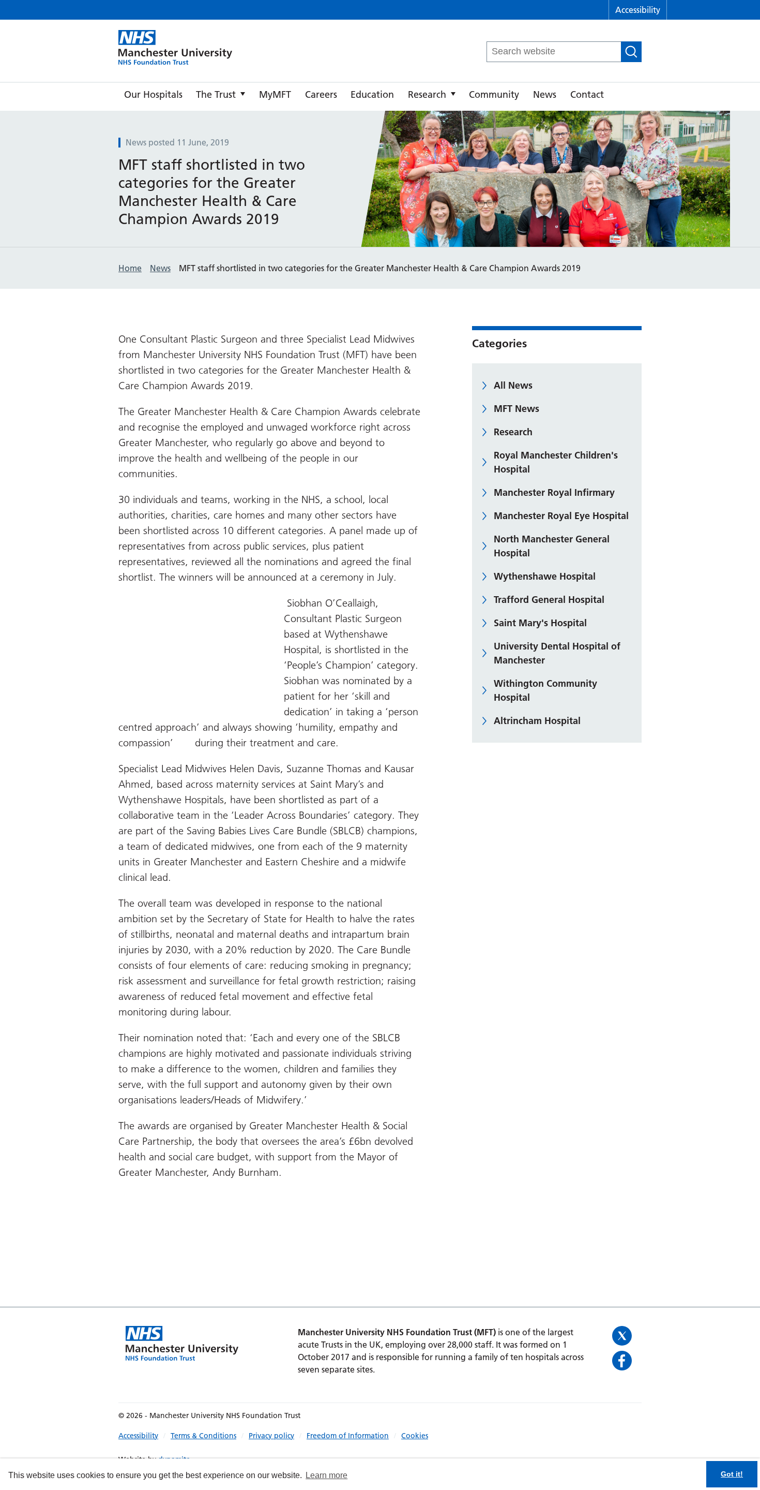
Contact (587, 94)
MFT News (516, 409)
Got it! (732, 1474)
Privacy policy (271, 1435)
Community (494, 94)
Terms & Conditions (203, 1435)
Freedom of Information (348, 1435)
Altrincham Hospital (537, 721)
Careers (321, 94)
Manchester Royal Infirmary (554, 492)
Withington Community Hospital (545, 690)
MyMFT (275, 94)
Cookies (414, 1435)
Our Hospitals (153, 94)
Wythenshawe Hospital (545, 576)
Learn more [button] (326, 1475)
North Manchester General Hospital (552, 546)
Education (372, 94)
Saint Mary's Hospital (540, 623)
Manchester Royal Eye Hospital (561, 516)
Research (427, 94)
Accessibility (637, 10)
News (544, 94)
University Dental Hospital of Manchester (557, 653)
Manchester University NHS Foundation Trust (175, 48)
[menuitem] (153, 97)
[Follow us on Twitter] (623, 1336)
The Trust (216, 94)
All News (513, 385)
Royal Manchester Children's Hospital (556, 462)
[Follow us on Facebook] (623, 1360)
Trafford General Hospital (549, 600)
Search (631, 51)
